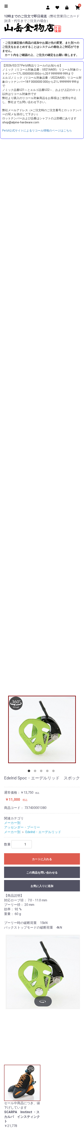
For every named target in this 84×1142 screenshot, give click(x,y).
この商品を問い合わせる (42, 872)
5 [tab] (54, 772)
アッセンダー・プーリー (22, 827)
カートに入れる (42, 859)
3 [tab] (42, 772)
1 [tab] (30, 772)
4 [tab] (48, 772)
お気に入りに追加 (42, 886)
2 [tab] (36, 772)
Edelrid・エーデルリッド (43, 832)
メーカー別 (12, 823)
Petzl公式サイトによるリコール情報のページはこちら (37, 130)
